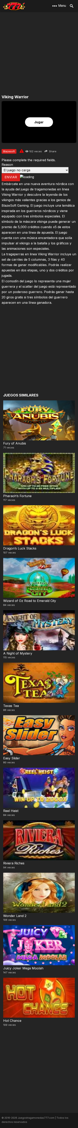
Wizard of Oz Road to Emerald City (29, 601)
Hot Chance (12, 1021)
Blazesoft (9, 151)
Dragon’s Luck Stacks (19, 548)
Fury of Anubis (14, 443)
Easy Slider (11, 758)
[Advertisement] (39, 53)
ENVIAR (11, 177)
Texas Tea (11, 706)
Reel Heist (10, 811)
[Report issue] (22, 151)
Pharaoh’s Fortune (17, 496)
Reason (7, 165)
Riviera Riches (13, 863)
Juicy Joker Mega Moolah (23, 968)
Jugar (39, 122)
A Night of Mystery (17, 653)
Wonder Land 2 (14, 916)
